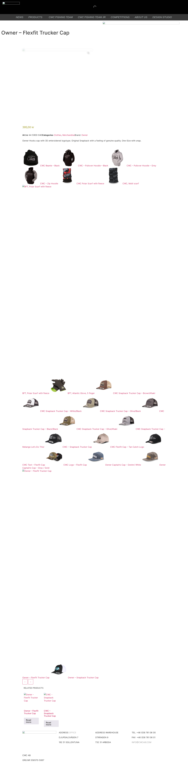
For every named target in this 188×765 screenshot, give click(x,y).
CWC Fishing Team (61, 17)
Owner (84, 135)
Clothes (57, 135)
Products (35, 17)
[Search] (93, 7)
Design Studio (162, 17)
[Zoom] (88, 53)
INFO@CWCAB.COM (141, 742)
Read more (28, 721)
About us (141, 17)
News (19, 17)
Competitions (120, 17)
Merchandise (68, 135)
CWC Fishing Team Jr (92, 17)
